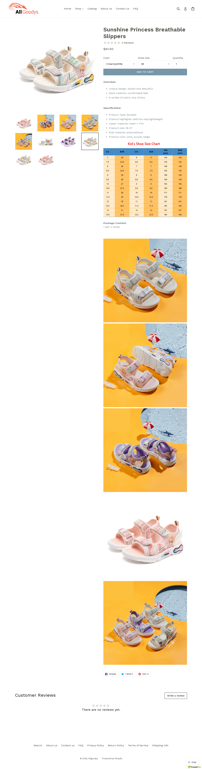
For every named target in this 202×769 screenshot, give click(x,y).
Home (67, 8)
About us (51, 745)
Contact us (122, 8)
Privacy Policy (95, 745)
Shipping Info (160, 745)
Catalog (92, 8)
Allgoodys (93, 758)
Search (38, 745)
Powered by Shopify (112, 758)
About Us (106, 8)
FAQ (135, 8)
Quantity (178, 57)
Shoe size (144, 57)
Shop (80, 8)
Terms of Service (138, 745)
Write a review (175, 695)
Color (106, 57)
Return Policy (116, 745)
